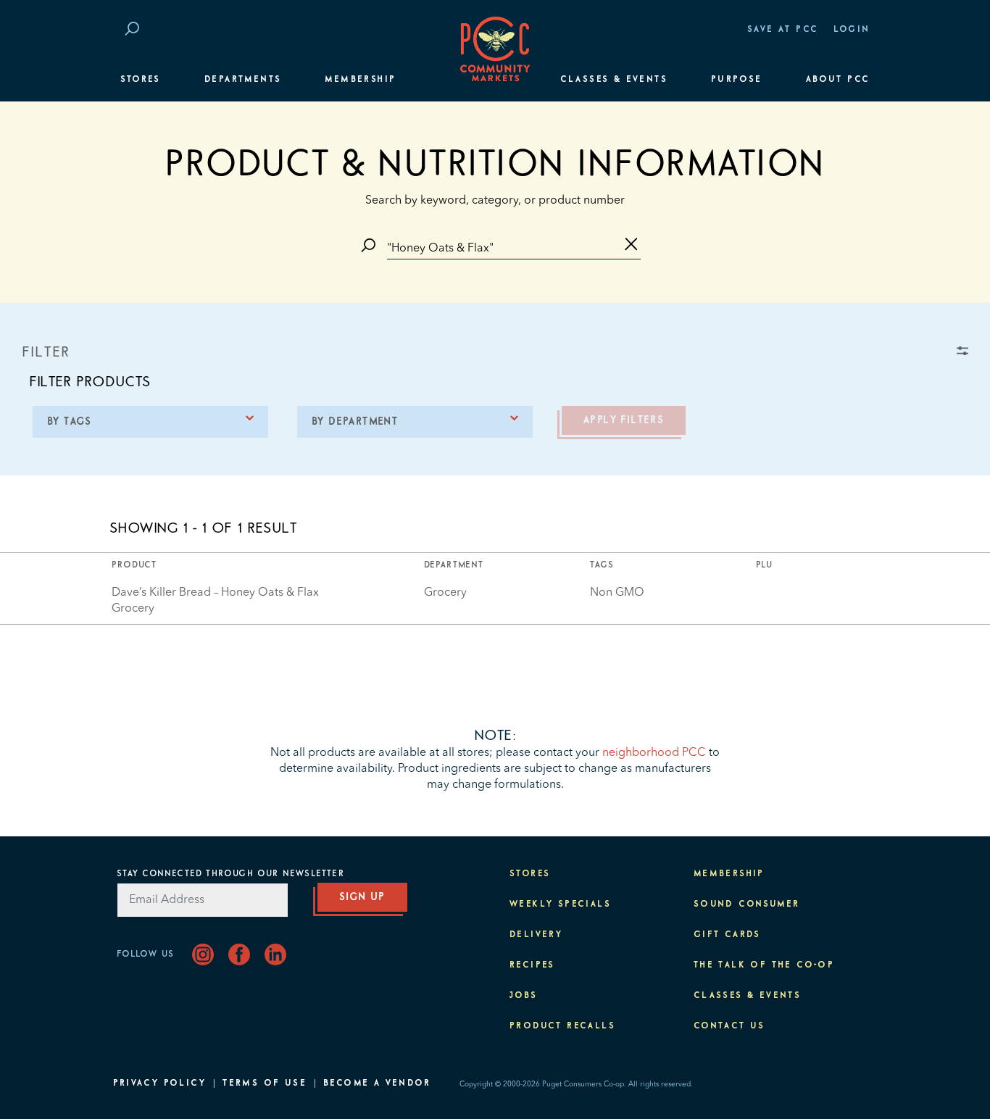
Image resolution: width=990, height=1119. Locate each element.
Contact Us (729, 1026)
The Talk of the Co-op (764, 965)
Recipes (532, 965)
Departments (242, 79)
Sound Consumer (747, 904)
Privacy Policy (160, 1083)
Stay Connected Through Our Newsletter (230, 874)
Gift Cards (727, 935)
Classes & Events (613, 79)
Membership (360, 79)
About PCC (838, 79)
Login (851, 29)
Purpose (736, 79)
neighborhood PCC (654, 753)
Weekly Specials (560, 904)
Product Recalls (562, 1026)
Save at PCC (782, 29)
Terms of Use (264, 1083)
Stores (140, 79)
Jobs (523, 995)
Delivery (535, 935)
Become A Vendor (376, 1083)
